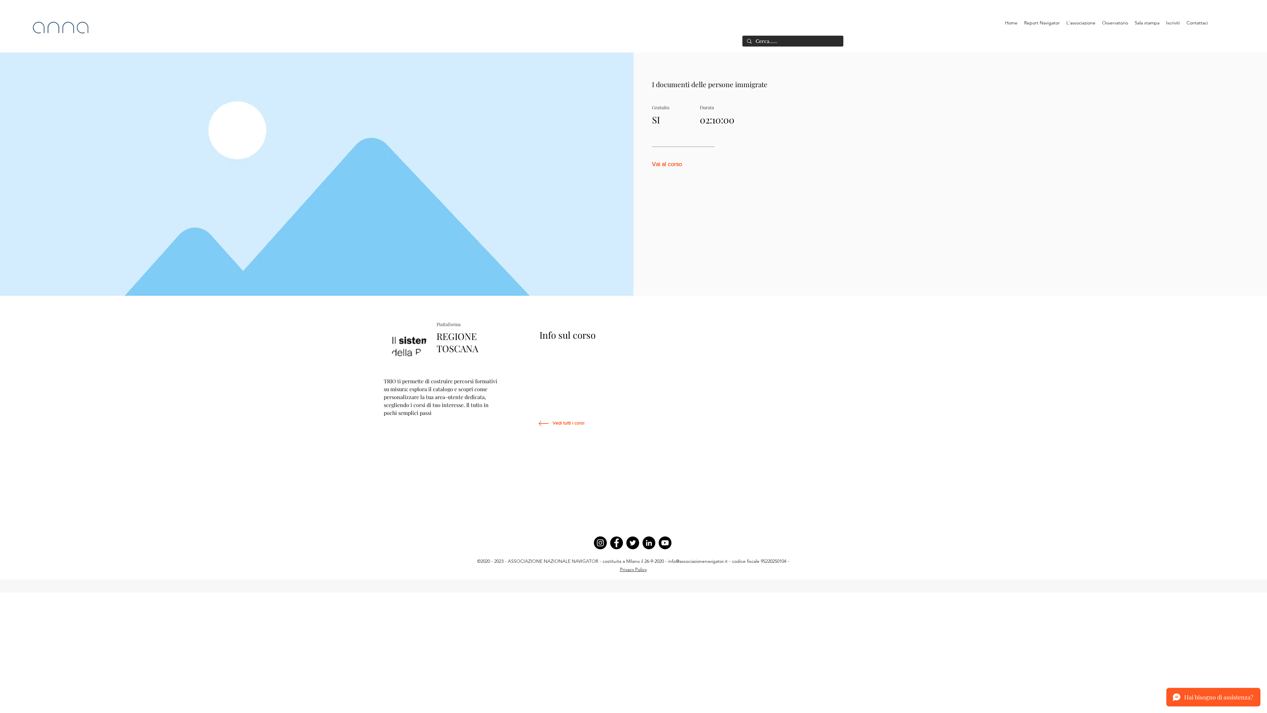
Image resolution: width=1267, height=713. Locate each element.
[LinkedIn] (648, 542)
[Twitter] (632, 542)
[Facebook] (616, 542)
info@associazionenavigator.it (698, 561)
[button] (1081, 23)
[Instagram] (600, 542)
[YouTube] (665, 542)
